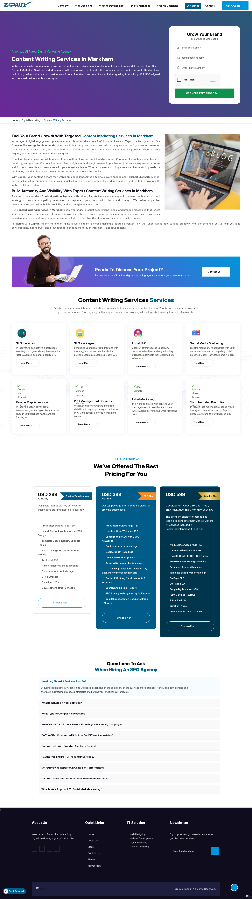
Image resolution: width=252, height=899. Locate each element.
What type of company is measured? (63, 713)
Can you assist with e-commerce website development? (76, 778)
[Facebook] (34, 849)
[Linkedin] (49, 849)
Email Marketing (143, 399)
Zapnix (187, 888)
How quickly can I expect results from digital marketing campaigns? (82, 724)
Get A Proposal (16, 891)
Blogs (91, 846)
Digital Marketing (140, 5)
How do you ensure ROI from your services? (67, 756)
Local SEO (139, 343)
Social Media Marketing (206, 343)
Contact (210, 5)
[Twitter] (42, 849)
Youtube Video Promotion (207, 402)
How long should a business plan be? (63, 681)
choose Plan (60, 602)
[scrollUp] (234, 887)
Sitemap (92, 859)
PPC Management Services (93, 401)
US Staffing (193, 5)
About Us (93, 840)
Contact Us (214, 271)
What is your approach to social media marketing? (71, 789)
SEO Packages (84, 343)
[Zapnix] (18, 5)
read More (26, 363)
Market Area (94, 865)
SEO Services (25, 343)
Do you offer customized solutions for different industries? (77, 735)
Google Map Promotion (32, 402)
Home (15, 120)
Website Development (111, 5)
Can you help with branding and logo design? (68, 746)
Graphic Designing (167, 5)
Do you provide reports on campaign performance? (72, 767)
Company (63, 5)
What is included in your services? (61, 702)
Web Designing (83, 5)
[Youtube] (57, 849)
